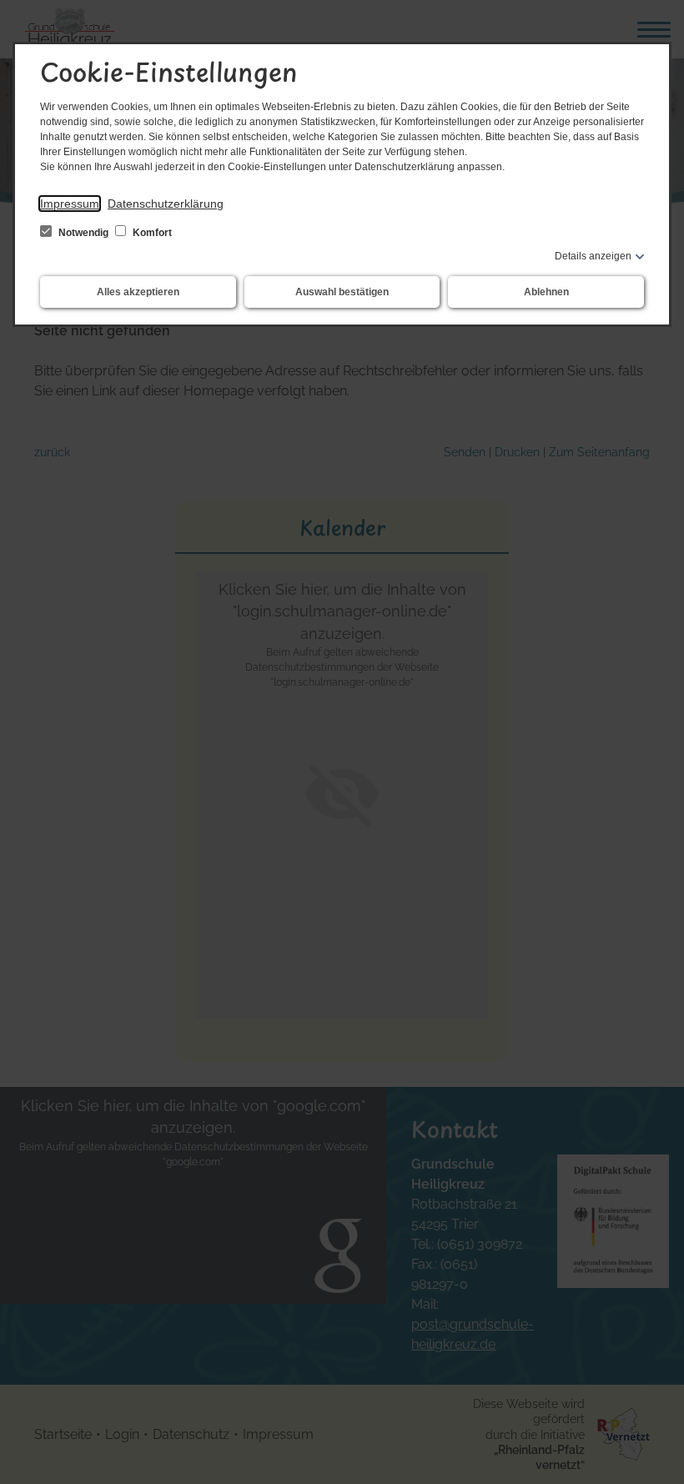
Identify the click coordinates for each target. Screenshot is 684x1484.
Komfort (151, 233)
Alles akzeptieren (138, 292)
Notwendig (83, 233)
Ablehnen (546, 292)
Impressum (69, 203)
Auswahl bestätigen (342, 292)
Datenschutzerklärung (166, 203)
